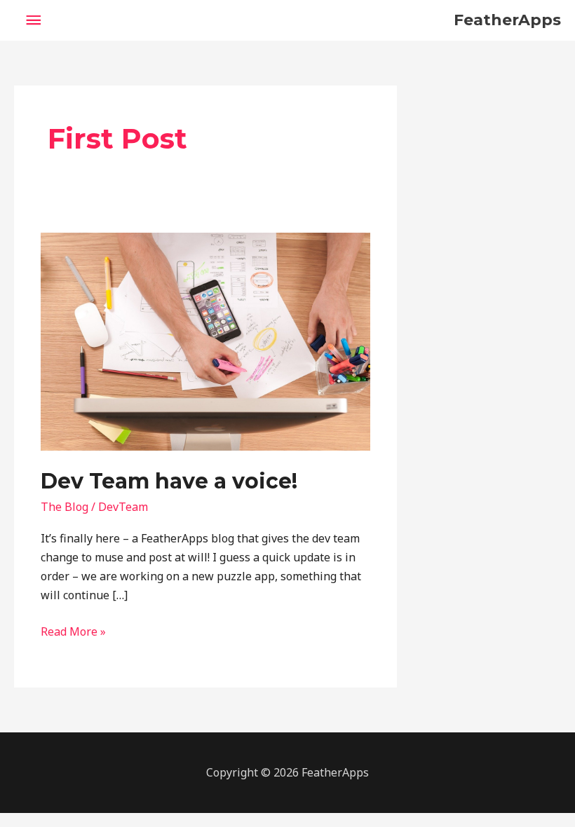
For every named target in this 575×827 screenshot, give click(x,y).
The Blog (64, 506)
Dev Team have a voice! (169, 481)
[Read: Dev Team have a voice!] (205, 340)
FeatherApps (507, 20)
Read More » (73, 630)
